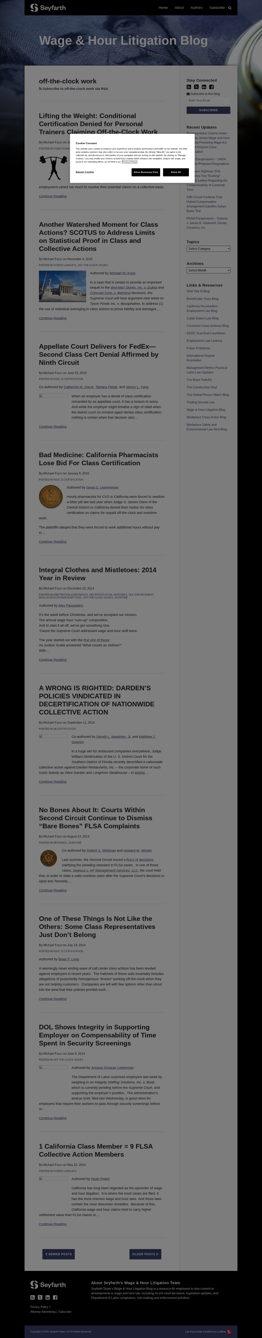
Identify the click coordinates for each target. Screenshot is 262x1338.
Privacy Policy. (129, 162)
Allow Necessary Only (146, 172)
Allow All (176, 172)
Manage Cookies (85, 172)
